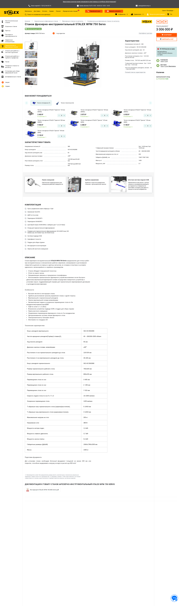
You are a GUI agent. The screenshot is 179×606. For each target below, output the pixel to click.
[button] (31, 40)
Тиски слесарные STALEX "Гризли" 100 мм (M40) (50, 131)
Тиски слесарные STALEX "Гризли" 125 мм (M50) (94, 121)
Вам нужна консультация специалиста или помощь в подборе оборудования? (89, 1)
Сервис (51, 11)
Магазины (28, 11)
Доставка (37, 11)
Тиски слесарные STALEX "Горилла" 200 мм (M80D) (51, 121)
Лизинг (58, 11)
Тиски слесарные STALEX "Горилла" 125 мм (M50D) (51, 110)
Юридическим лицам (70, 11)
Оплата (44, 11)
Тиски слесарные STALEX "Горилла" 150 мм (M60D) (137, 110)
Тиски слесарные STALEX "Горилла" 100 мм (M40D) (94, 110)
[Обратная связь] (174, 598)
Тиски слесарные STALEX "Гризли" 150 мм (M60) (137, 121)
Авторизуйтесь (162, 51)
